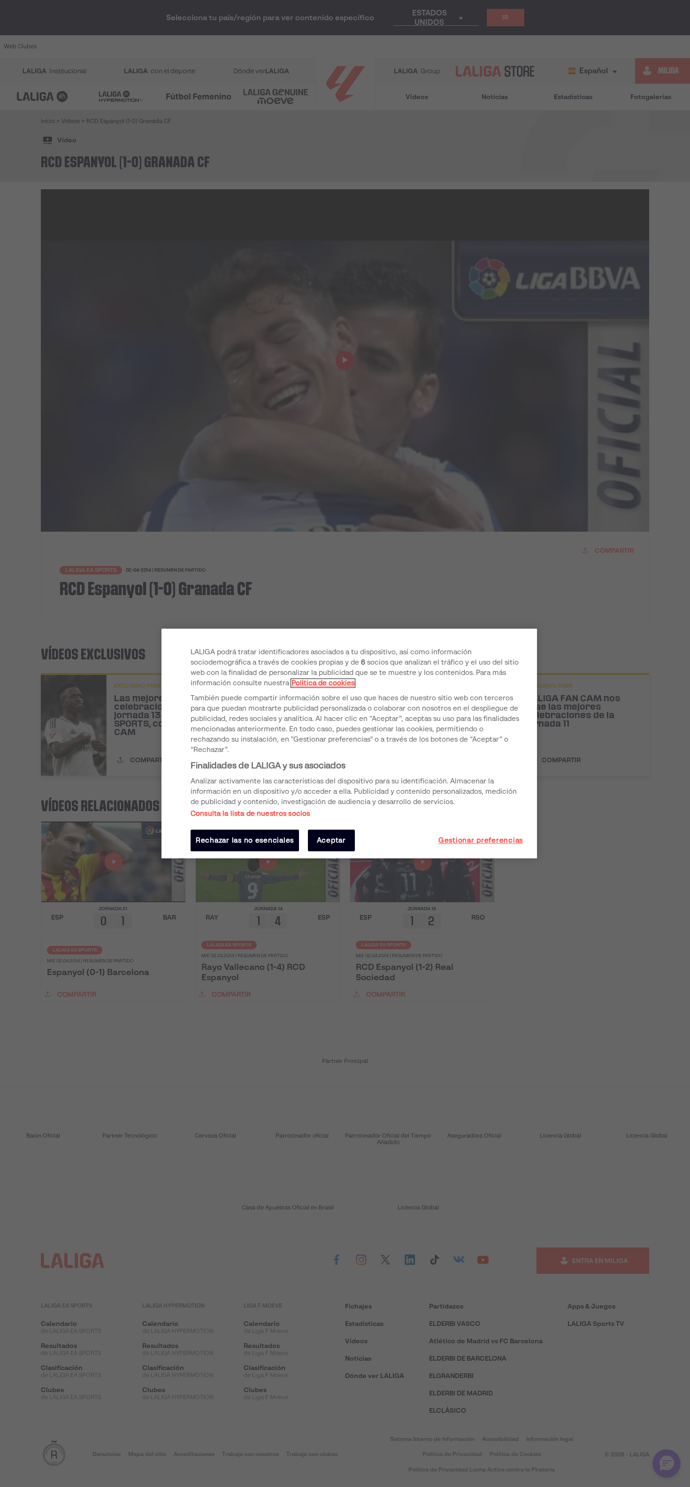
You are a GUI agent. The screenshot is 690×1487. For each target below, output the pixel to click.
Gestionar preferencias (480, 840)
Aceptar (331, 840)
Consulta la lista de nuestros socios (250, 813)
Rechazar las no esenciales (245, 840)
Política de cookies (322, 683)
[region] (349, 743)
